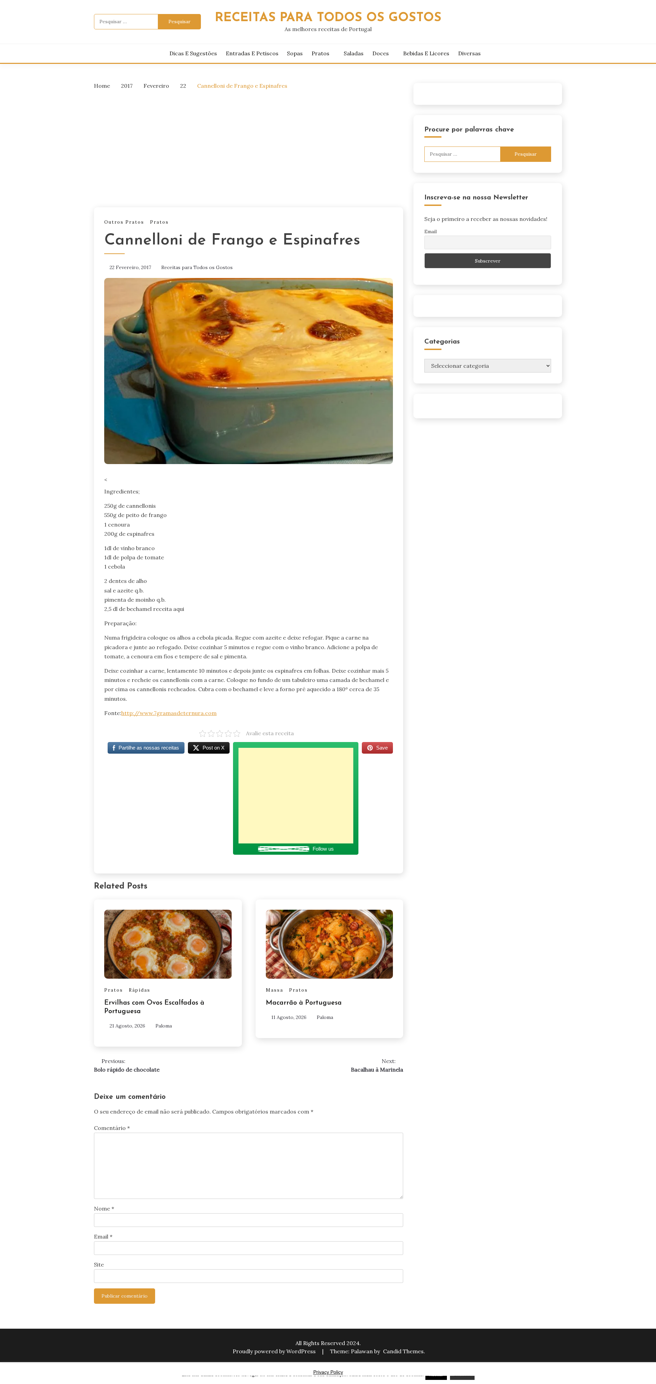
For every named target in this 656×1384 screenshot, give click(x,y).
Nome (104, 1208)
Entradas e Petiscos (252, 53)
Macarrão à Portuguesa (304, 1002)
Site (99, 1264)
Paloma (163, 1026)
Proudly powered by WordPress (275, 1351)
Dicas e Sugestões (193, 53)
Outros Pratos (124, 222)
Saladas (354, 53)
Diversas (469, 53)
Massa (274, 990)
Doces (380, 53)
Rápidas (139, 990)
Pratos (320, 53)
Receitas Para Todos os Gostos (328, 18)
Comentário (112, 1127)
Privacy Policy (328, 1372)
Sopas (295, 53)
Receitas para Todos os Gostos (197, 267)
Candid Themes (403, 1351)
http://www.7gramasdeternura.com (169, 713)
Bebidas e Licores (426, 53)
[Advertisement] (248, 146)
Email (103, 1236)
